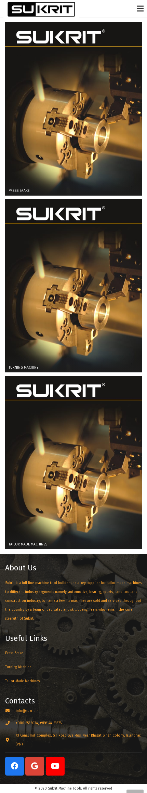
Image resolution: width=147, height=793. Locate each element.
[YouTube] (55, 766)
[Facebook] (14, 766)
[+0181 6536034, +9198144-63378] (10, 723)
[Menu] (140, 8)
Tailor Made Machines (22, 681)
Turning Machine (18, 667)
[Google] (34, 766)
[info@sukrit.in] (10, 711)
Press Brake (14, 653)
